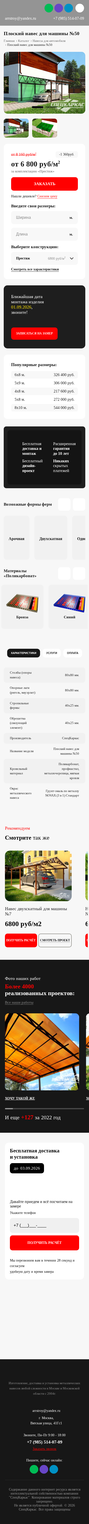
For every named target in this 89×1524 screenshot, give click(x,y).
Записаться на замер (34, 333)
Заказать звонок (44, 1449)
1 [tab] (37, 107)
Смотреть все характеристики (35, 269)
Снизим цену (47, 196)
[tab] (23, 653)
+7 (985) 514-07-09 (68, 18)
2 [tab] (51, 107)
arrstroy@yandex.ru (20, 18)
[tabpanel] (44, 83)
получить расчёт (21, 940)
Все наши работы (19, 1002)
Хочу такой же (16, 1098)
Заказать (44, 183)
